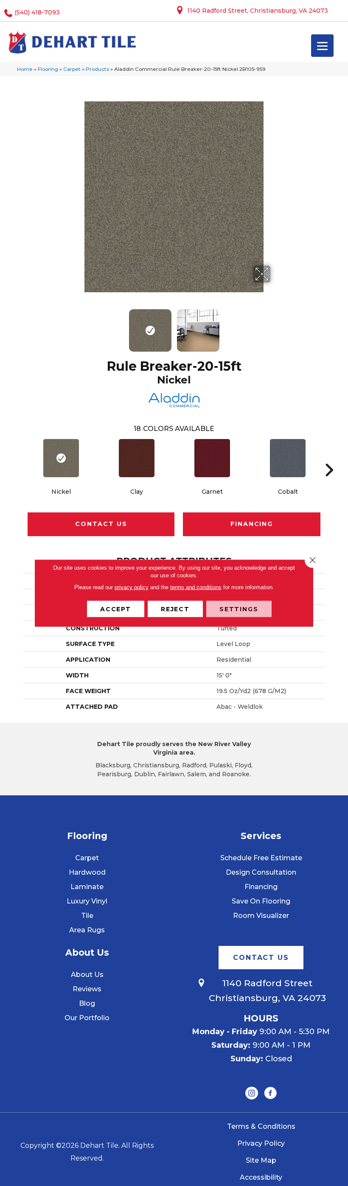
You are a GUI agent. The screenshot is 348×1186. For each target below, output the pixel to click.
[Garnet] (212, 458)
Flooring (48, 69)
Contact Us (101, 524)
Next (276, 326)
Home (25, 69)
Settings (238, 609)
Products (97, 69)
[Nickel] (61, 458)
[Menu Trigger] (322, 45)
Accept (115, 609)
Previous (72, 326)
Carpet (72, 69)
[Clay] (136, 458)
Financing (251, 524)
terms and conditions (196, 587)
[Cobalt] (288, 458)
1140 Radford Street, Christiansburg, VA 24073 (257, 10)
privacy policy (132, 587)
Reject (175, 609)
